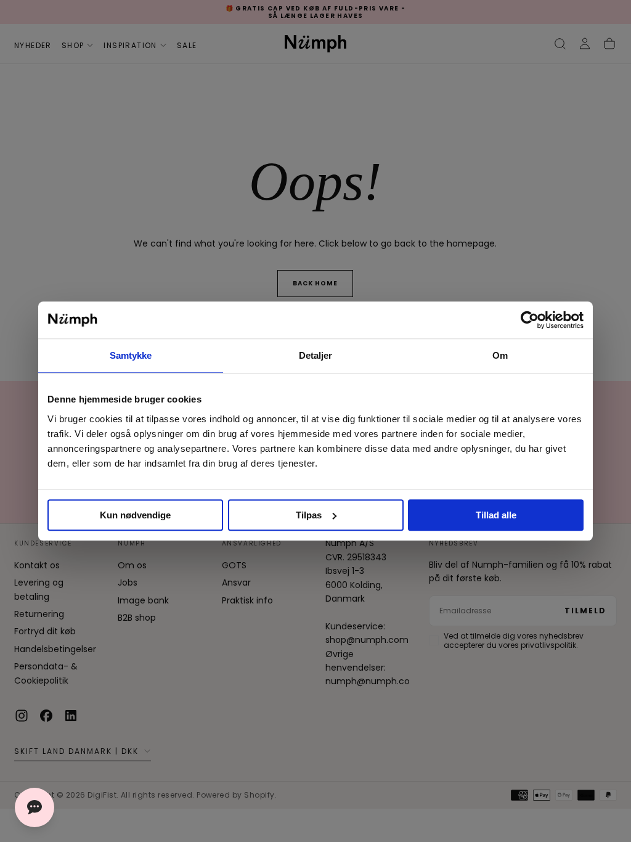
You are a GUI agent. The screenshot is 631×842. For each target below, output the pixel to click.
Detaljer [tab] (316, 355)
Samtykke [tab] (131, 355)
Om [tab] (500, 355)
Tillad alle (496, 515)
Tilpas (309, 515)
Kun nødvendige (135, 515)
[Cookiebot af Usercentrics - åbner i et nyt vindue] (530, 320)
